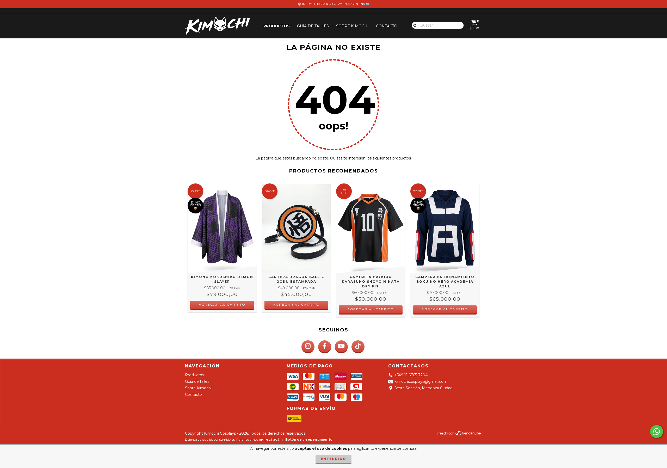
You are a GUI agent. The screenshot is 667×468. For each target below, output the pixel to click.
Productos (276, 26)
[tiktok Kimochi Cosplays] (358, 346)
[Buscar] (414, 25)
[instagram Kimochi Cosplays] (307, 346)
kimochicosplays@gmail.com (420, 381)
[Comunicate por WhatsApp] (656, 431)
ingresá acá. (269, 439)
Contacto (386, 26)
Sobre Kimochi (352, 26)
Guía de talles (313, 26)
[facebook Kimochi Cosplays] (324, 346)
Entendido (333, 459)
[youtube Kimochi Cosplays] (341, 346)
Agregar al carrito (370, 309)
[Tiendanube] (459, 434)
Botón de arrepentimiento (308, 439)
